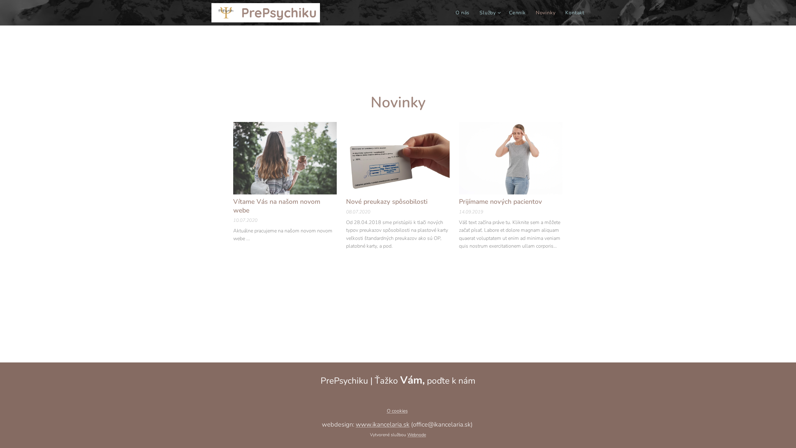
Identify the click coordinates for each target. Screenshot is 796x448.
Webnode (416, 435)
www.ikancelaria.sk (383, 424)
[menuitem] (464, 13)
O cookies (397, 411)
